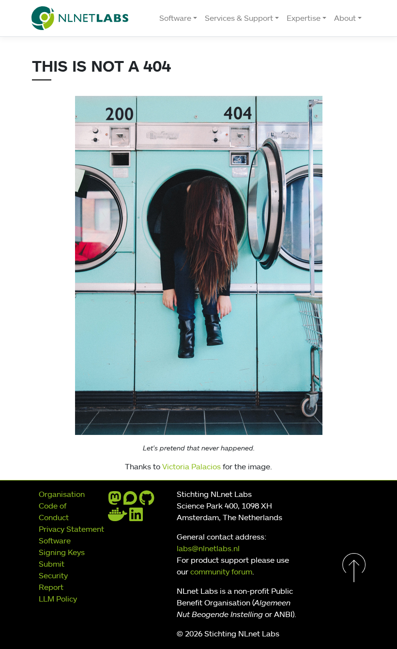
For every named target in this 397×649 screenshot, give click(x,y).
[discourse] (130, 501)
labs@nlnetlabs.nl (208, 548)
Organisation (62, 494)
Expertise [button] (304, 18)
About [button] (345, 18)
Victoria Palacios (191, 466)
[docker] (117, 517)
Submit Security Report (53, 575)
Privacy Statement (71, 529)
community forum (221, 571)
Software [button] (175, 18)
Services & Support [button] (239, 18)
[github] (146, 501)
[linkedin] (136, 517)
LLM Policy (58, 598)
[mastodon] (115, 501)
